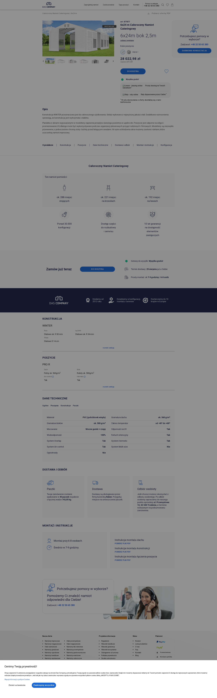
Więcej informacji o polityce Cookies (17, 679)
